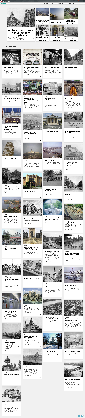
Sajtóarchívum (28, 1)
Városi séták (51, 3)
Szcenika (33, 1)
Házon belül (69, 3)
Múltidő (78, 3)
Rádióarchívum (22, 1)
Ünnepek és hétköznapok (59, 3)
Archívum (6, 1)
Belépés (81, 1)
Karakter (74, 3)
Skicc (65, 3)
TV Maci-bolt (45, 1)
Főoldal (14, 1)
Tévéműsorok (38, 1)
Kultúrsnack (82, 3)
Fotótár (17, 1)
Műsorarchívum (51, 1)
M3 (41, 1)
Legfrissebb (46, 3)
